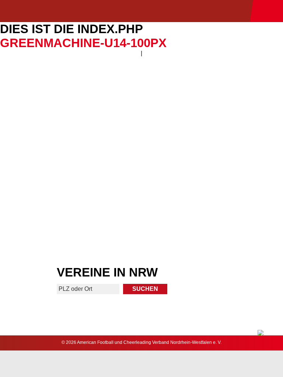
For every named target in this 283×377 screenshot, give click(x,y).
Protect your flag (70, 149)
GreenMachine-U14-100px (83, 43)
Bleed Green (213, 149)
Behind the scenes (213, 204)
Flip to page (213, 95)
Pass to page (70, 95)
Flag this (70, 204)
